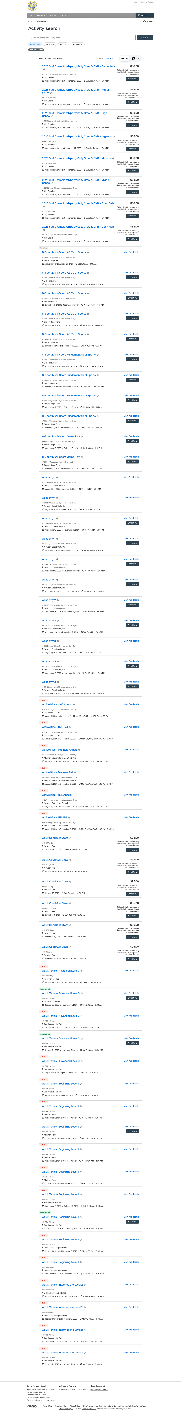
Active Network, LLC (89, 1409)
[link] (78, 66)
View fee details (131, 252)
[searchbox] (82, 37)
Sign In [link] (136, 2)
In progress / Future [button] (36, 49)
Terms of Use (141, 1406)
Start (30, 22)
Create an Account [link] (147, 2)
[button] (125, 58)
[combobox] (110, 58)
